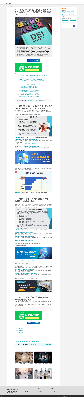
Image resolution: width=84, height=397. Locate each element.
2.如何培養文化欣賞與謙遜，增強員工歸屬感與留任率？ (28, 87)
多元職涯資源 (27, 393)
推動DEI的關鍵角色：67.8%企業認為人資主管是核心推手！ (29, 82)
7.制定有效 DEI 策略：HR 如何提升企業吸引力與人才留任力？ (29, 94)
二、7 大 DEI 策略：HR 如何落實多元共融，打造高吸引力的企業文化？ (29, 84)
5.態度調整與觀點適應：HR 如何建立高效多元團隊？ (28, 91)
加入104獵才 (53, 391)
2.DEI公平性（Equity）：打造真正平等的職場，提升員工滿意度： (30, 79)
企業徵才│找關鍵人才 (33, 60)
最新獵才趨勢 (40, 391)
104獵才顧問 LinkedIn (19, 330)
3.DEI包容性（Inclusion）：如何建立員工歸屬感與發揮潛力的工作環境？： (32, 80)
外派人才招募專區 (40, 393)
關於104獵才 (53, 390)
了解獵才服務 (40, 390)
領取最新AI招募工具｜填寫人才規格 (31, 308)
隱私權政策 (2, 396)
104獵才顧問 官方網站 (19, 326)
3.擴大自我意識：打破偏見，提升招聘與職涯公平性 (28, 89)
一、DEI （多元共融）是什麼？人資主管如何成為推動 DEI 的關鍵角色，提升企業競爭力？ (32, 75)
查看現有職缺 (27, 390)
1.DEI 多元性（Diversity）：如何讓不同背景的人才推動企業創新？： (31, 77)
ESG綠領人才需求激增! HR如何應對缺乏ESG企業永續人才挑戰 (37, 100)
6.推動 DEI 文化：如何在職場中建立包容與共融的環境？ (28, 93)
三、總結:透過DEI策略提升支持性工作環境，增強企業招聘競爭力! (28, 96)
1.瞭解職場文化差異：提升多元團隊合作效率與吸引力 (28, 86)
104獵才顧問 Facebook (19, 328)
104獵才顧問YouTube (19, 332)
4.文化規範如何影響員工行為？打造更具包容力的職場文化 (29, 90)
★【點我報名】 (18, 137)
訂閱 (69, 20)
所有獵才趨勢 (9, 6)
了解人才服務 (27, 391)
